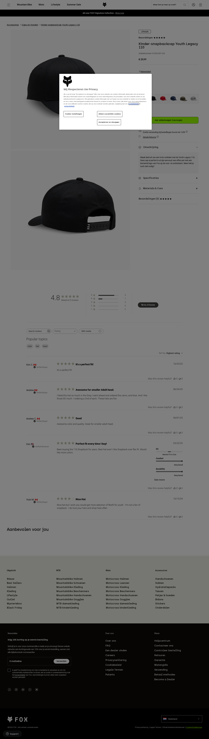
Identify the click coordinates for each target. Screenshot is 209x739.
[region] (105, 102)
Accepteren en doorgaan (109, 122)
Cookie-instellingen (73, 114)
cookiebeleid (134, 104)
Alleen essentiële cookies (110, 114)
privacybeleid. (69, 106)
